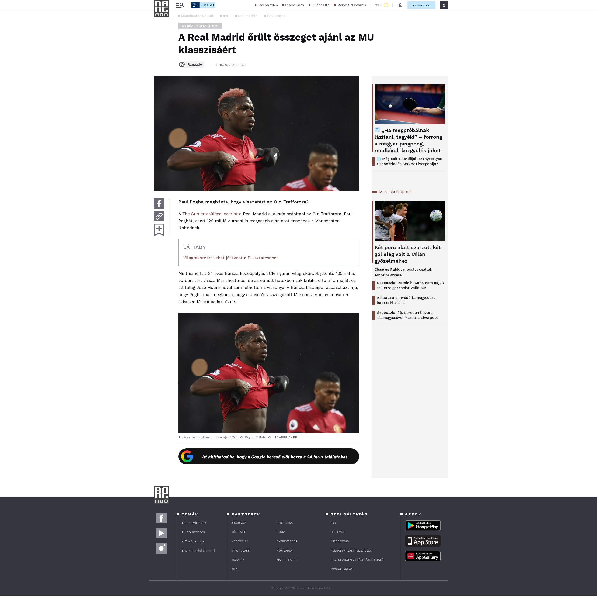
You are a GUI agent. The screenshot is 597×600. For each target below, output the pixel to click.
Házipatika (285, 522)
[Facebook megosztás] (159, 203)
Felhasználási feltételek (351, 550)
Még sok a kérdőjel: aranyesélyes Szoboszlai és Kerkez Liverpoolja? (409, 161)
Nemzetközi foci (200, 26)
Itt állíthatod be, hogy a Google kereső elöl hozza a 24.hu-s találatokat (274, 456)
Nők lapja (284, 550)
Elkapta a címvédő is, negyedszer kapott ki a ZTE (407, 300)
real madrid (247, 15)
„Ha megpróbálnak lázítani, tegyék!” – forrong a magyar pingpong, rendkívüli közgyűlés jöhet (408, 140)
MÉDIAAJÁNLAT (341, 569)
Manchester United (197, 15)
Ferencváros (294, 5)
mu (225, 15)
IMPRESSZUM (340, 541)
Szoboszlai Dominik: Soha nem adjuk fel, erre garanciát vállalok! (410, 285)
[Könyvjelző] (159, 230)
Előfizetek (421, 5)
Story (281, 532)
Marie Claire (286, 560)
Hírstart (238, 532)
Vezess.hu (240, 541)
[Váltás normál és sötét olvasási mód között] (400, 5)
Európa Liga (320, 5)
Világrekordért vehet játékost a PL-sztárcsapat (230, 257)
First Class (241, 550)
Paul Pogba (276, 15)
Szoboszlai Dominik (351, 5)
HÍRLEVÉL (337, 532)
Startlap (239, 522)
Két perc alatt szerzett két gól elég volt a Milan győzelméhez (408, 254)
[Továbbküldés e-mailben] (159, 216)
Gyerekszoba (287, 541)
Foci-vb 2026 (267, 5)
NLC (234, 569)
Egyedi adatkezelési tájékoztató (357, 560)
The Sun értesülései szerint (210, 213)
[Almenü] (180, 5)
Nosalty (238, 560)
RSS (333, 522)
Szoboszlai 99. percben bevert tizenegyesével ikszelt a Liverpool (407, 315)
